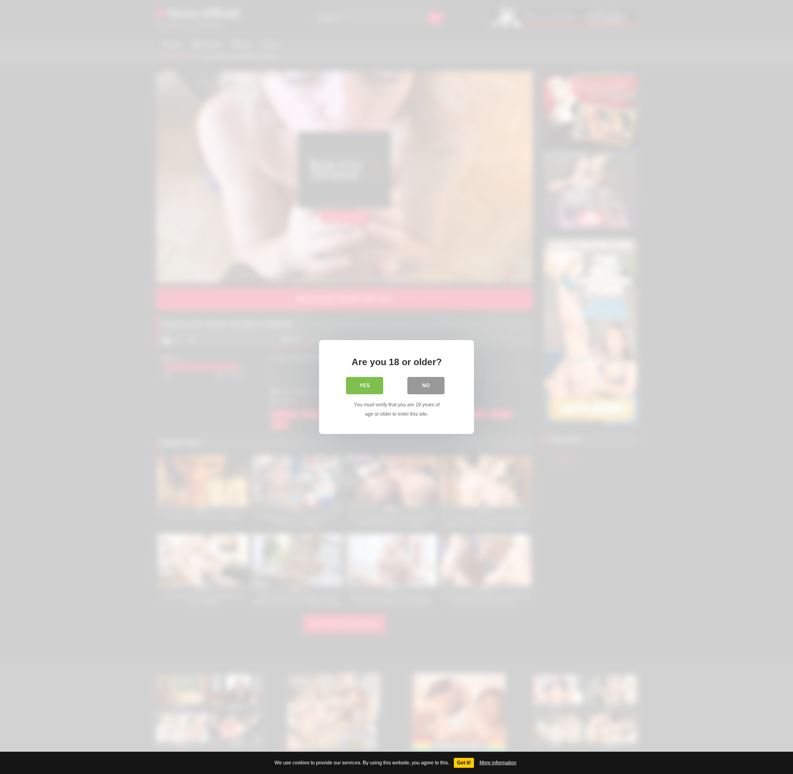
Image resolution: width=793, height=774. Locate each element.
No (426, 385)
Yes (365, 385)
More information (498, 762)
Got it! (464, 762)
